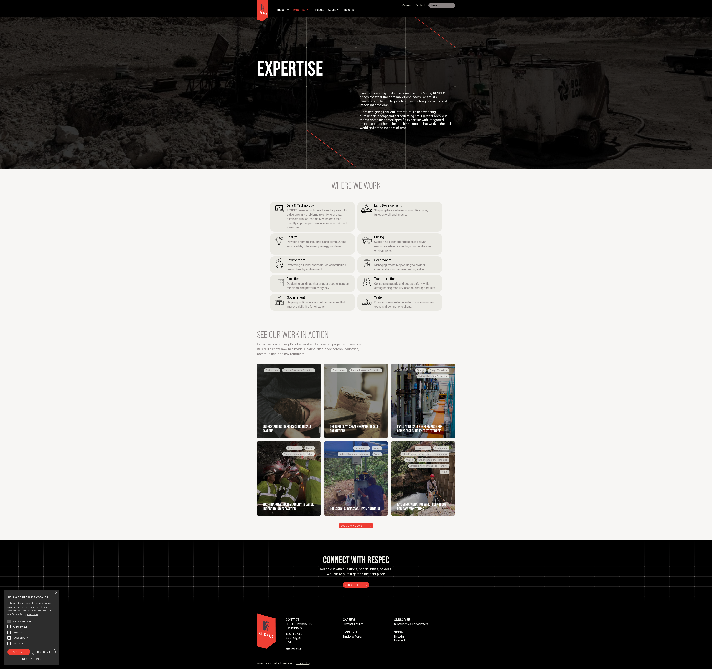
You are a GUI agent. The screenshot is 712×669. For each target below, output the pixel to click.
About (332, 10)
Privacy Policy (303, 663)
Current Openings (353, 624)
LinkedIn (399, 636)
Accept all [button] (19, 651)
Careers (407, 5)
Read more (32, 614)
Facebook (400, 640)
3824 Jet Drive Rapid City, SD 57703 (294, 638)
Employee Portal (352, 636)
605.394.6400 (294, 648)
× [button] (56, 592)
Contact (420, 5)
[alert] (31, 627)
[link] (312, 217)
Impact (280, 10)
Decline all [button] (43, 651)
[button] (22, 621)
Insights (348, 10)
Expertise (299, 10)
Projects (318, 10)
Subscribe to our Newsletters (411, 624)
